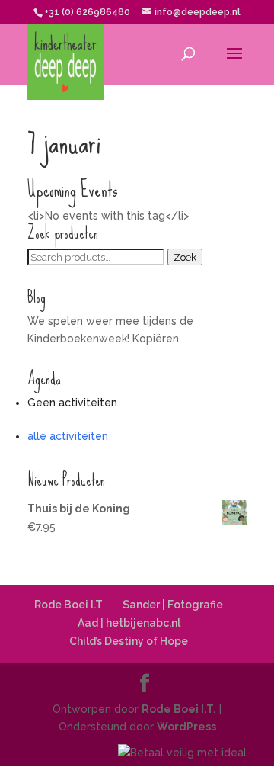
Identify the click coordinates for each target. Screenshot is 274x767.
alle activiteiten (67, 436)
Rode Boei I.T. (179, 709)
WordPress (186, 726)
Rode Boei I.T (68, 605)
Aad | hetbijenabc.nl (129, 623)
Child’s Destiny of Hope (128, 641)
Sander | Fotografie (173, 605)
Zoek (185, 257)
